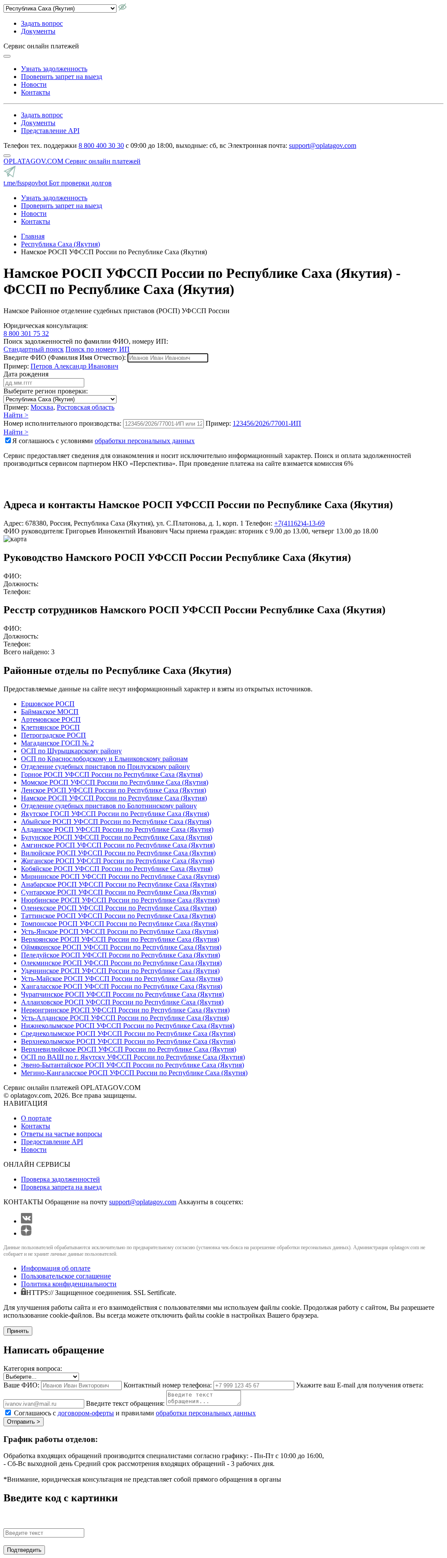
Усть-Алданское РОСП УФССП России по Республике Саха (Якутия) (125, 1018)
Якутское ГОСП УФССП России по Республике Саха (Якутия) (115, 813)
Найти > (15, 415)
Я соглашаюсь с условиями (103, 440)
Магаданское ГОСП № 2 (57, 743)
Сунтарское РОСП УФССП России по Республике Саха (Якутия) (118, 892)
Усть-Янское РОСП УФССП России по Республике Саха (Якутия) (119, 931)
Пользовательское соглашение (66, 1276)
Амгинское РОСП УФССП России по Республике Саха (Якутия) (118, 845)
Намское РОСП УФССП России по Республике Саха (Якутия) (114, 798)
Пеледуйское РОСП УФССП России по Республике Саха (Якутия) (120, 955)
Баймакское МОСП (50, 711)
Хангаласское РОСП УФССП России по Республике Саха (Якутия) (121, 986)
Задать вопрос (42, 23)
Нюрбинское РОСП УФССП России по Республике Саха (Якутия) (120, 900)
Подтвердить (24, 1550)
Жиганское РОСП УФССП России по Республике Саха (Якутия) (117, 860)
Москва (42, 407)
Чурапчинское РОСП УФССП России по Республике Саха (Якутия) (122, 994)
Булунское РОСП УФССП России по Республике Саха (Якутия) (116, 837)
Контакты (35, 92)
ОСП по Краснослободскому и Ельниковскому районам (104, 758)
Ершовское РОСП (48, 703)
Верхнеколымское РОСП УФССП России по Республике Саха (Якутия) (128, 1041)
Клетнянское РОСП (50, 727)
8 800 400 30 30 (101, 145)
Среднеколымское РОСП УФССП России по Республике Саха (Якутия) (128, 1033)
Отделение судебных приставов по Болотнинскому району (109, 806)
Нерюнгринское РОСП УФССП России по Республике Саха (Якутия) (125, 1010)
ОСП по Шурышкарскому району (71, 751)
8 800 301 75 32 (26, 333)
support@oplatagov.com (322, 145)
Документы (38, 31)
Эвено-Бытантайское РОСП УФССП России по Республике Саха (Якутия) (132, 1065)
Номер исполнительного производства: (62, 423)
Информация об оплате (55, 1268)
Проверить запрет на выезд (61, 76)
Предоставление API (52, 1141)
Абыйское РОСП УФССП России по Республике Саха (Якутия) (116, 821)
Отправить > (23, 1421)
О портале (36, 1118)
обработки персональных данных (145, 440)
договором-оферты (86, 1413)
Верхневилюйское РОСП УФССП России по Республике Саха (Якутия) (128, 1049)
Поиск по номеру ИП (97, 349)
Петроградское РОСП (53, 735)
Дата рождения (25, 374)
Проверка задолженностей (60, 1179)
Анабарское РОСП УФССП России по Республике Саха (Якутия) (119, 884)
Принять (18, 1331)
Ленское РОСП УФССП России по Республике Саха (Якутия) (113, 790)
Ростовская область (85, 407)
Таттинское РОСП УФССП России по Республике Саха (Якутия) (118, 915)
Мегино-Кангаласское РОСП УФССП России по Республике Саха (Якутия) (134, 1072)
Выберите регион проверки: (45, 391)
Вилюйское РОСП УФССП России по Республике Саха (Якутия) (118, 853)
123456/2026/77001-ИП (267, 423)
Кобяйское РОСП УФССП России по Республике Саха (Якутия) (117, 868)
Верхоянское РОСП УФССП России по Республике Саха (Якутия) (120, 939)
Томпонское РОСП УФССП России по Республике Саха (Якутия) (119, 923)
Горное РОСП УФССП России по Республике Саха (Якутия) (112, 774)
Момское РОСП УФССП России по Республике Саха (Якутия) (114, 782)
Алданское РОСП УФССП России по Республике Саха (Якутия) (117, 829)
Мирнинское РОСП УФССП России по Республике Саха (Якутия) (120, 876)
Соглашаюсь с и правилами (135, 1413)
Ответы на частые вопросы (61, 1134)
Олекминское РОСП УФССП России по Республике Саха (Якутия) (121, 963)
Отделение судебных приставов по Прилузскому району (105, 766)
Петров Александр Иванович (74, 366)
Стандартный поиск (33, 349)
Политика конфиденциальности (69, 1284)
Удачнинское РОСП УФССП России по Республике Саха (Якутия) (120, 970)
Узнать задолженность (54, 68)
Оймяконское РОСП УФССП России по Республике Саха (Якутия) (121, 947)
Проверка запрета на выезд (61, 1187)
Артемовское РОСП (51, 719)
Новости (34, 84)
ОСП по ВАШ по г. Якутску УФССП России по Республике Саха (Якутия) (133, 1057)
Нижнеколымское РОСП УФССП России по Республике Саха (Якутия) (127, 1025)
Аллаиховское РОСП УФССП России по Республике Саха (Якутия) (122, 1002)
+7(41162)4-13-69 (299, 523)
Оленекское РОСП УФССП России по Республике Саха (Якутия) (119, 908)
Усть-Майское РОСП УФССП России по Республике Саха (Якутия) (122, 978)
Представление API (50, 130)
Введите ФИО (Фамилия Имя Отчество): (64, 357)
